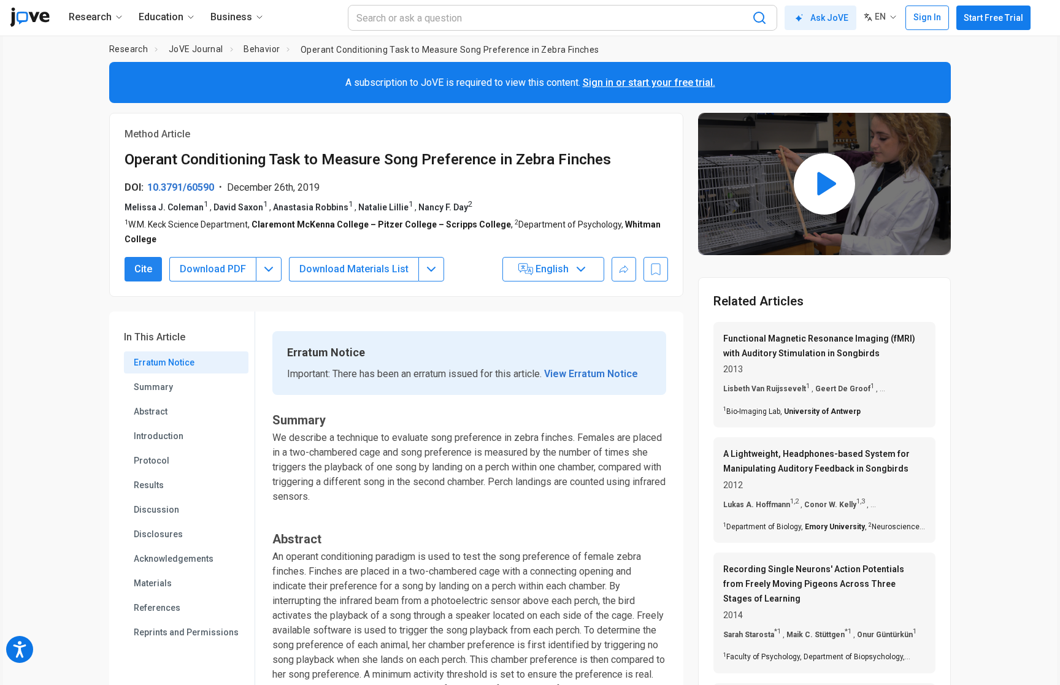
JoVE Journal (196, 49)
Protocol (151, 460)
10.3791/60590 (180, 187)
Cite (143, 269)
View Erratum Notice (591, 374)
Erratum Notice (164, 362)
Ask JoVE (829, 18)
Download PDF (213, 269)
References (157, 608)
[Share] (624, 269)
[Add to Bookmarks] (655, 269)
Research (128, 49)
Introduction (158, 436)
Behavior (262, 49)
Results (149, 485)
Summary (153, 387)
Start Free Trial (993, 18)
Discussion (156, 510)
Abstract (150, 411)
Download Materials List (354, 269)
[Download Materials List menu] (431, 269)
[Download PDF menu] (269, 269)
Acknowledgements (173, 559)
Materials (153, 583)
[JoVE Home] (30, 17)
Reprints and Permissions (186, 632)
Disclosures (158, 534)
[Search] (759, 18)
